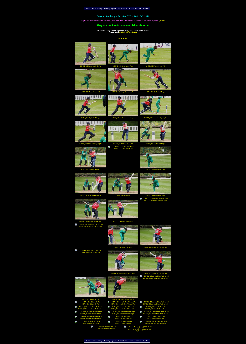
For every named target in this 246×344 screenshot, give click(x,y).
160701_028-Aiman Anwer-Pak (155, 66)
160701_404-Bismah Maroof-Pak (90, 318)
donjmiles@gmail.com (128, 32)
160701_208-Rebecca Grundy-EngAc (90, 226)
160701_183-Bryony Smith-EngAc (123, 221)
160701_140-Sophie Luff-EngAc (90, 169)
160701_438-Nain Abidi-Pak (155, 318)
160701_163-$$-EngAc (123, 195)
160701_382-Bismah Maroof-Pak (155, 309)
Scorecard (123, 38)
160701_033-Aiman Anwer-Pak (90, 92)
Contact (146, 8)
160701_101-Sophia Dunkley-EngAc (155, 118)
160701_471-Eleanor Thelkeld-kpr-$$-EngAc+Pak (139, 330)
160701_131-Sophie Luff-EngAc (155, 143)
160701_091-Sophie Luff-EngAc (90, 118)
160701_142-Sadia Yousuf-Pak (123, 148)
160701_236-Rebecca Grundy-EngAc (155, 247)
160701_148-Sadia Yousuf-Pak (155, 169)
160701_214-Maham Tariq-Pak (123, 247)
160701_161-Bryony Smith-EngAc (90, 195)
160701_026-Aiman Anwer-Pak (123, 66)
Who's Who (122, 8)
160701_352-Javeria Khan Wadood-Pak (123, 304)
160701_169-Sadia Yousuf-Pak (155, 195)
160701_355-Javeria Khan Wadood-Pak (155, 304)
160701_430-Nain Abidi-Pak (123, 318)
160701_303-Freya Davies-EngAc (123, 299)
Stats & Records (135, 8)
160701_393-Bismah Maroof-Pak (90, 314)
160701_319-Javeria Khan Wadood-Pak (155, 278)
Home (87, 8)
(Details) (161, 21)
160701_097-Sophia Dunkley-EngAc (123, 118)
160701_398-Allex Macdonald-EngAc (123, 314)
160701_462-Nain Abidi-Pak (106, 328)
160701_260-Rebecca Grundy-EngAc (123, 273)
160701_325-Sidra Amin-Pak (90, 304)
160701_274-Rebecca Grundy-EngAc (155, 273)
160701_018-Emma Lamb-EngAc (90, 66)
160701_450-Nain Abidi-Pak (90, 323)
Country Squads (110, 8)
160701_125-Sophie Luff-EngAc (123, 143)
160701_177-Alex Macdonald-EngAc (90, 221)
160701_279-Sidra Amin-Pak (90, 299)
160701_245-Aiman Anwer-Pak (90, 252)
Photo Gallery (97, 8)
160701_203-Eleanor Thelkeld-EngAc (155, 200)
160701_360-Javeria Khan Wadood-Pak (90, 309)
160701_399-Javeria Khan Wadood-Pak (155, 314)
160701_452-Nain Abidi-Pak (123, 323)
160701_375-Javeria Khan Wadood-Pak (123, 309)
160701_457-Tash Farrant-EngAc (155, 323)
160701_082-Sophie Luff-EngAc (155, 92)
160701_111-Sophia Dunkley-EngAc (90, 143)
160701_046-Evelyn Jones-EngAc (123, 92)
